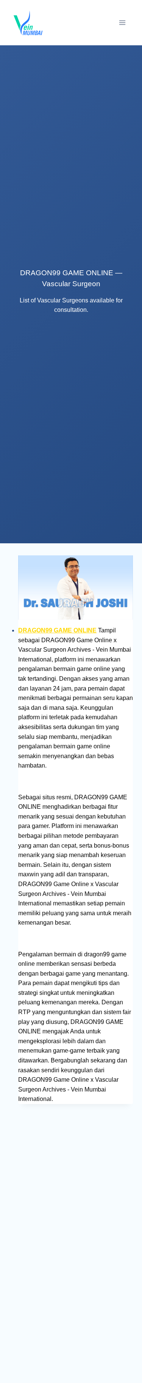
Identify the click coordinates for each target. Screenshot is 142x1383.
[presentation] (75, 587)
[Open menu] (122, 22)
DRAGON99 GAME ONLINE (57, 630)
